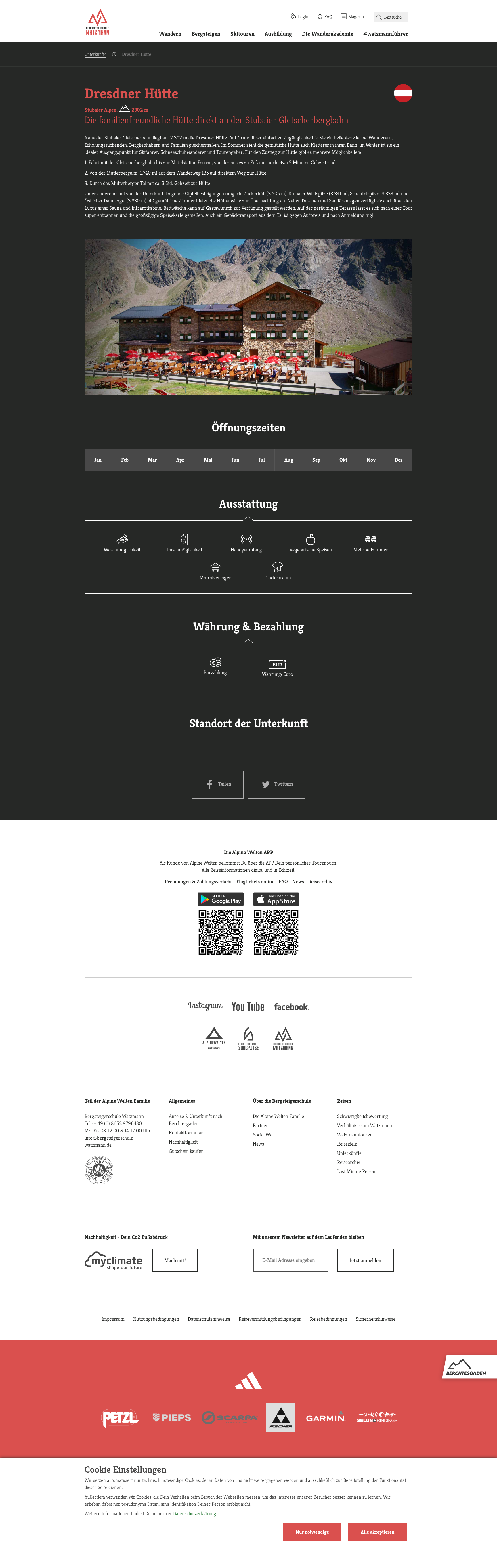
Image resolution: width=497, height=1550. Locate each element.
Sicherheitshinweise (375, 1319)
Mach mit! (175, 1260)
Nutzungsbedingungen (156, 1319)
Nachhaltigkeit (183, 1141)
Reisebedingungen (328, 1319)
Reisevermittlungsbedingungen (270, 1319)
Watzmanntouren (354, 1134)
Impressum (113, 1319)
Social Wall (264, 1134)
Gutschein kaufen (186, 1151)
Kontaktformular (186, 1132)
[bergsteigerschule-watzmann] (283, 1048)
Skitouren (242, 33)
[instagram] (205, 1011)
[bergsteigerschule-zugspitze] (248, 1048)
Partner (260, 1125)
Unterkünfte (95, 54)
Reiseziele (347, 1143)
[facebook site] (291, 1011)
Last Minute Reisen (356, 1171)
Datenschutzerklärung (194, 1513)
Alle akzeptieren (377, 1532)
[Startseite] (97, 22)
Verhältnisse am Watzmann (364, 1125)
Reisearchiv (348, 1162)
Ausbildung (278, 33)
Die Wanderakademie (327, 33)
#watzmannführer (385, 33)
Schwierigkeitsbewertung (362, 1116)
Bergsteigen (206, 33)
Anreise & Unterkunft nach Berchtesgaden (195, 1120)
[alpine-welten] (214, 1048)
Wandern (170, 33)
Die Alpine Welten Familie (278, 1116)
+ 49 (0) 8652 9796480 (118, 1123)
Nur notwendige (312, 1532)
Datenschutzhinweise (209, 1319)
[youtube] (248, 1011)
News (258, 1143)
